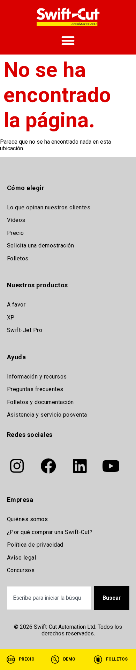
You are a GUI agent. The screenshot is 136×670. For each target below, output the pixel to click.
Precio (15, 233)
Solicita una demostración (40, 245)
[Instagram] (17, 466)
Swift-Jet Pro (25, 330)
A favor (16, 304)
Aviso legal (21, 557)
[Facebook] (48, 466)
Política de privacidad (35, 544)
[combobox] (49, 598)
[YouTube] (111, 466)
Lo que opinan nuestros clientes (49, 207)
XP (11, 317)
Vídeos (16, 220)
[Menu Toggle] (68, 41)
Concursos (21, 570)
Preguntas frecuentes (35, 389)
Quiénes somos (27, 519)
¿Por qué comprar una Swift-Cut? (50, 532)
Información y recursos (37, 376)
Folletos (18, 258)
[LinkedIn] (80, 466)
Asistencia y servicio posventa (47, 414)
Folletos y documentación (40, 402)
